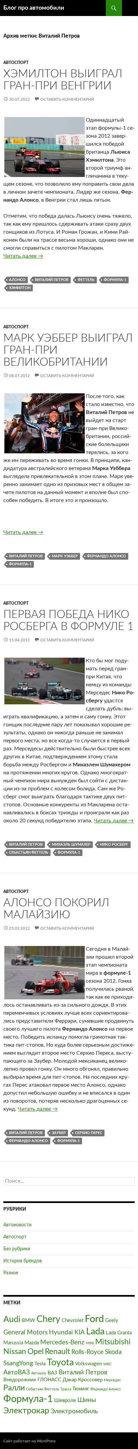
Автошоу (38, 1373)
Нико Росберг (114, 844)
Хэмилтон (19, 288)
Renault (57, 1351)
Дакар (70, 1379)
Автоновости (17, 1225)
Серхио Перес (88, 1133)
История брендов (22, 1261)
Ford (94, 1319)
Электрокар (26, 1411)
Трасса (65, 1389)
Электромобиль (74, 1411)
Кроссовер (90, 1379)
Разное (10, 1273)
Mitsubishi (113, 1342)
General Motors (25, 1332)
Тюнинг (80, 1388)
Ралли (14, 1388)
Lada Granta (119, 1332)
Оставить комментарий (67, 99)
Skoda (113, 1352)
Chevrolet (72, 1320)
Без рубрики (16, 1249)
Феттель (86, 280)
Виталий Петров (51, 280)
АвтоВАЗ (16, 1372)
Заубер (59, 1133)
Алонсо (17, 280)
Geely (111, 1320)
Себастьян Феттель (28, 852)
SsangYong (18, 1363)
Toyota (60, 1362)
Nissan (14, 1351)
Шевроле (65, 1400)
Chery (48, 1319)
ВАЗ (52, 1372)
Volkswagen (88, 1363)
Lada (95, 1331)
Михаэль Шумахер (71, 844)
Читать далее (23, 256)
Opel (35, 1351)
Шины (86, 1400)
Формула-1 (115, 280)
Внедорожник (19, 1379)
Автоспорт (15, 63)
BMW (28, 1320)
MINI (90, 1343)
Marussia (13, 1342)
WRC (107, 1364)
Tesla (40, 1363)
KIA (79, 1332)
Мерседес (112, 1380)
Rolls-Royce (87, 1352)
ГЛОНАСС (49, 1379)
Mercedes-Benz (62, 1342)
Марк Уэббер (65, 556)
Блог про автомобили (33, 8)
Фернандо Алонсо (106, 556)
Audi (11, 1319)
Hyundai (61, 1332)
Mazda (31, 1342)
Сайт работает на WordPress (29, 1441)
